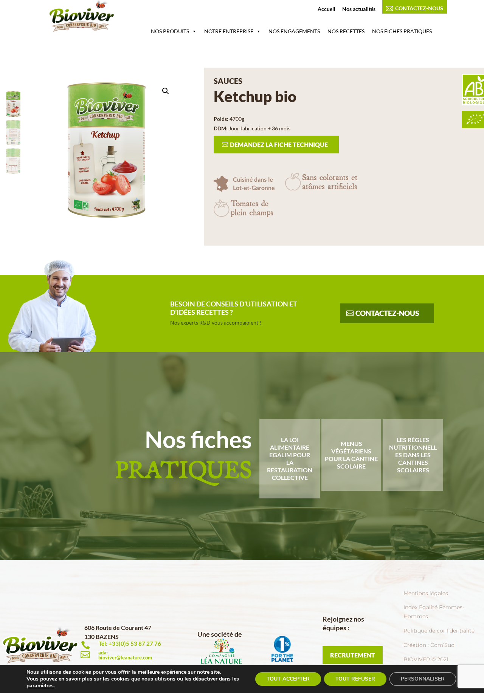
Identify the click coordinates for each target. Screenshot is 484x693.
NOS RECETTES (346, 31)
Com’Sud (442, 645)
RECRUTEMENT (352, 655)
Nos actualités (358, 9)
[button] (165, 91)
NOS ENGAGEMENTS (294, 31)
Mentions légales (425, 593)
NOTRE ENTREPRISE (228, 31)
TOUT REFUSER (355, 678)
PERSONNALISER (423, 678)
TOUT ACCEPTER (288, 678)
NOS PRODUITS (170, 31)
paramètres (40, 685)
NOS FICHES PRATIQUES (402, 31)
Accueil (326, 9)
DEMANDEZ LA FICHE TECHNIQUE (279, 144)
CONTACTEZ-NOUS (419, 8)
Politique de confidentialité (439, 630)
